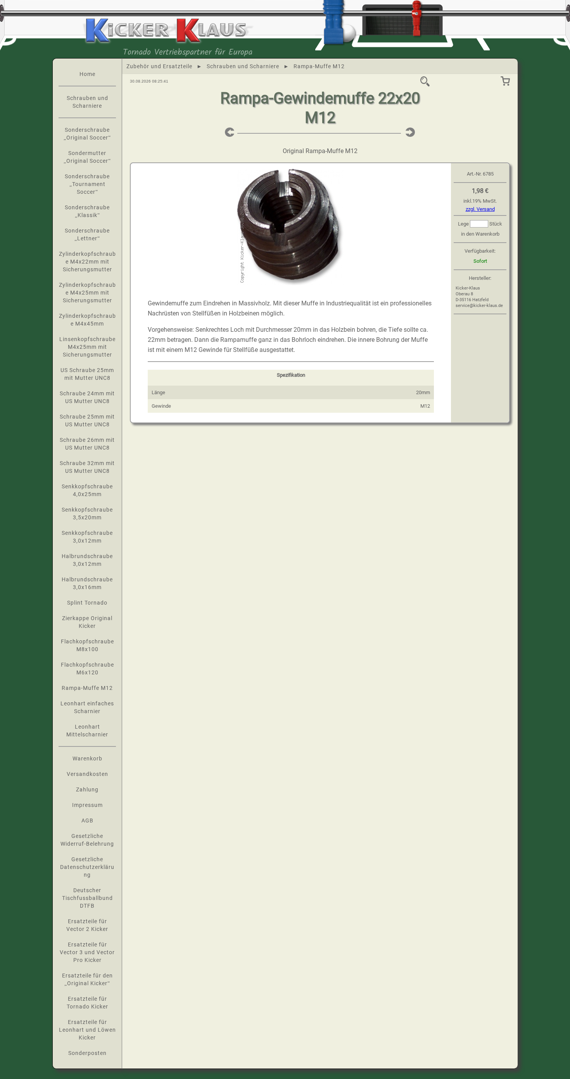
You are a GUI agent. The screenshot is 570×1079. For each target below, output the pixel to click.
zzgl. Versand (480, 209)
